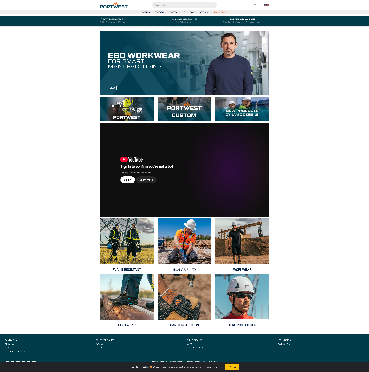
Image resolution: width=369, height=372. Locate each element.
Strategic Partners (15, 351)
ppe (183, 12)
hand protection (184, 325)
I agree (232, 367)
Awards (99, 344)
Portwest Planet (105, 340)
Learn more (218, 367)
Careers (9, 347)
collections (283, 344)
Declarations (284, 340)
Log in (257, 5)
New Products (220, 12)
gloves (173, 12)
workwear (242, 269)
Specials (204, 12)
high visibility (184, 269)
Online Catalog (194, 340)
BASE (192, 12)
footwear (160, 12)
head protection (242, 325)
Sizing (190, 344)
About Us (9, 344)
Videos (99, 347)
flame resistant (127, 269)
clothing (145, 12)
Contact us (11, 340)
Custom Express (195, 347)
